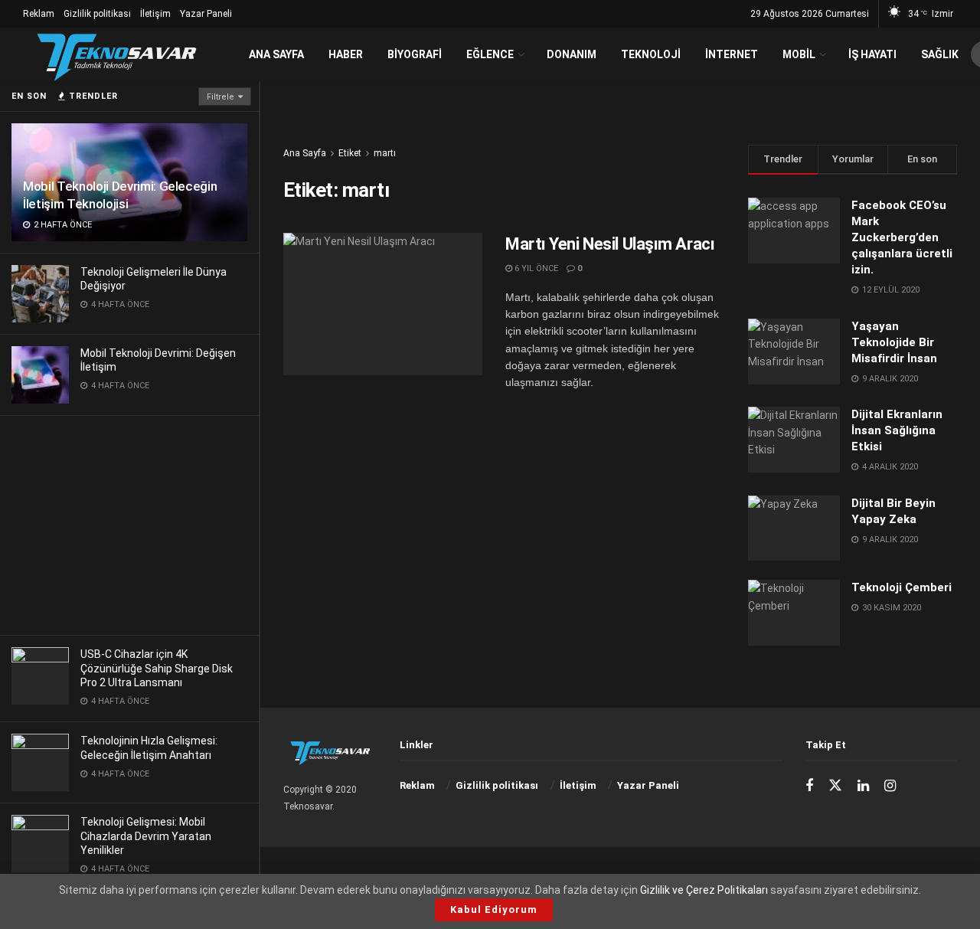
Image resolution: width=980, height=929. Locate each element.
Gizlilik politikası (97, 13)
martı (385, 153)
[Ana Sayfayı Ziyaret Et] (116, 55)
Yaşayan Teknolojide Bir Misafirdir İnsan (894, 342)
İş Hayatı (872, 54)
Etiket (349, 153)
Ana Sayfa (276, 54)
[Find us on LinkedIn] (863, 786)
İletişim (155, 13)
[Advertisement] (129, 523)
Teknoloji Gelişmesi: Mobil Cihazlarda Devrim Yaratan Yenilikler (145, 835)
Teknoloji (651, 54)
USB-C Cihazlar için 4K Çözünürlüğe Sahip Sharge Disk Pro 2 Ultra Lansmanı (156, 668)
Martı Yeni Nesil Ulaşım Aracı (609, 244)
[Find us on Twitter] (835, 786)
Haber (345, 54)
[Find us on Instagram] (890, 786)
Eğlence (490, 54)
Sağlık (940, 54)
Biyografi (414, 54)
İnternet (731, 54)
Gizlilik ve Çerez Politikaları (704, 890)
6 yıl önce (535, 268)
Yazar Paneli (206, 13)
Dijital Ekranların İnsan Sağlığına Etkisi (896, 430)
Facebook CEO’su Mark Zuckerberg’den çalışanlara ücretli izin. (901, 237)
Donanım (571, 54)
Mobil (798, 54)
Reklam (38, 13)
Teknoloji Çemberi (901, 587)
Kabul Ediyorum (493, 909)
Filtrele (220, 97)
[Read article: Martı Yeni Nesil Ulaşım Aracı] (382, 304)
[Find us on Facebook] (809, 786)
